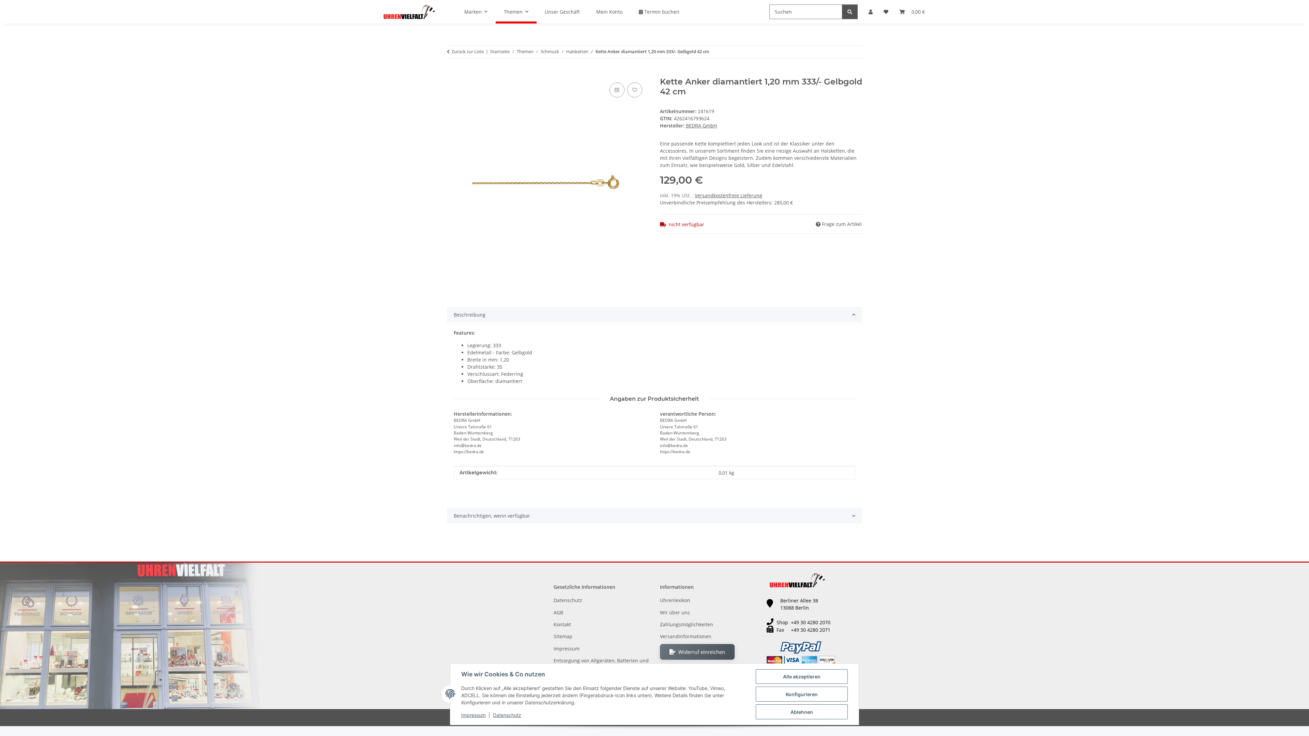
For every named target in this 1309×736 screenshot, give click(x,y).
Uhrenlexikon (675, 600)
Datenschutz (507, 715)
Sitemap (563, 636)
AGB (558, 612)
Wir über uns (675, 612)
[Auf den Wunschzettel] (634, 89)
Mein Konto (609, 12)
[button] (870, 12)
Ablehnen (802, 712)
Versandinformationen (685, 636)
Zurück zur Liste (468, 51)
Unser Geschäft (562, 12)
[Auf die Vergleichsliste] (617, 89)
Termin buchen (661, 12)
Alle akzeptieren (802, 676)
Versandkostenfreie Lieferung (728, 195)
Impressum (473, 715)
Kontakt (562, 624)
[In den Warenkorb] (452, 73)
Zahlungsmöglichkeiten (686, 624)
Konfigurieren (802, 694)
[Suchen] (850, 11)
